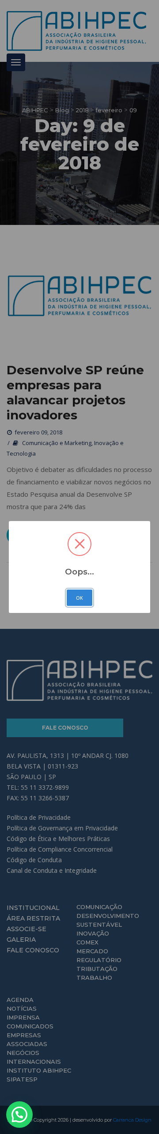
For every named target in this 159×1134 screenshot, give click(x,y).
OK (79, 598)
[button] (19, 1114)
